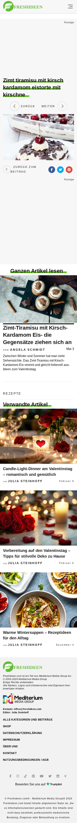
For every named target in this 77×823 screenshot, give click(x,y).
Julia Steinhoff (25, 481)
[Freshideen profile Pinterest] (34, 776)
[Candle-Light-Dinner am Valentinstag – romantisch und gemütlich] (38, 436)
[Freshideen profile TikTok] (26, 776)
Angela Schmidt (27, 349)
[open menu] (70, 6)
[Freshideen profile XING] (66, 776)
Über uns (10, 746)
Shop (7, 726)
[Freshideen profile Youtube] (42, 776)
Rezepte (12, 393)
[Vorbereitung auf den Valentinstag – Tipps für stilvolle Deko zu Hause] (38, 518)
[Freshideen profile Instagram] (18, 776)
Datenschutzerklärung (22, 733)
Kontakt (10, 753)
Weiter (49, 106)
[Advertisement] (38, 48)
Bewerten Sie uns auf (30, 784)
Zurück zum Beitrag (23, 169)
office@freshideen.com (28, 709)
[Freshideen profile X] (50, 776)
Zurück (27, 106)
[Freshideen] (23, 6)
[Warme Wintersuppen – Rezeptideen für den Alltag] (38, 600)
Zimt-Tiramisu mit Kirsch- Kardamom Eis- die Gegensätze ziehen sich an (37, 335)
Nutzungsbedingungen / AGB (26, 759)
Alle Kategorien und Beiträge (28, 719)
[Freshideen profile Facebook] (10, 776)
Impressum (11, 739)
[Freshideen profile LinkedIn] (58, 776)
